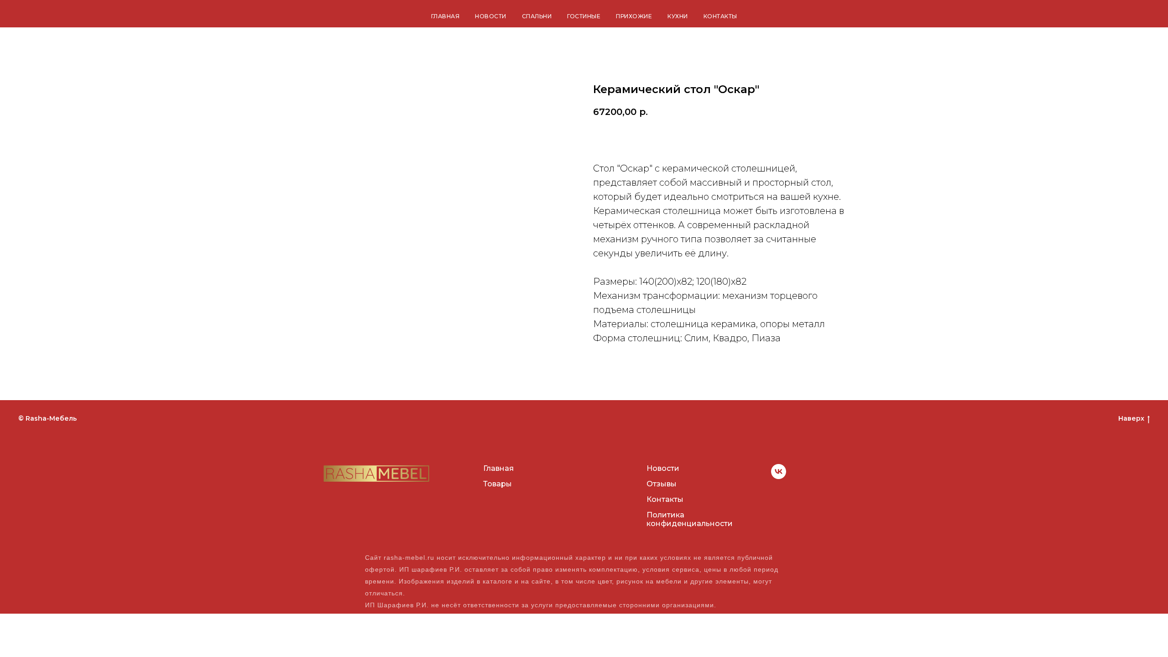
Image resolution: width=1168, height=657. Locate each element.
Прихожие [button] (634, 16)
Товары (497, 484)
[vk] (778, 476)
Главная (445, 16)
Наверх (1131, 418)
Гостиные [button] (583, 16)
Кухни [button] (677, 16)
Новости (490, 16)
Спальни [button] (537, 16)
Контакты (720, 16)
